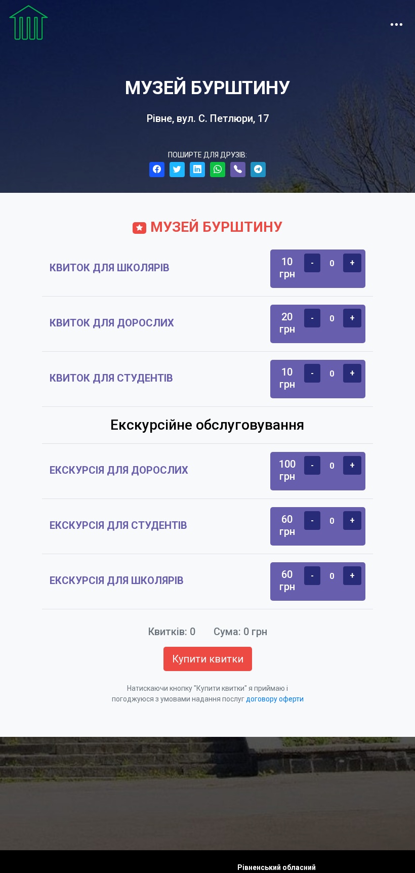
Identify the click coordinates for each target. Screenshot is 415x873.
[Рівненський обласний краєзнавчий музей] (28, 22)
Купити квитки (207, 659)
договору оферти (275, 699)
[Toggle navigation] (396, 22)
